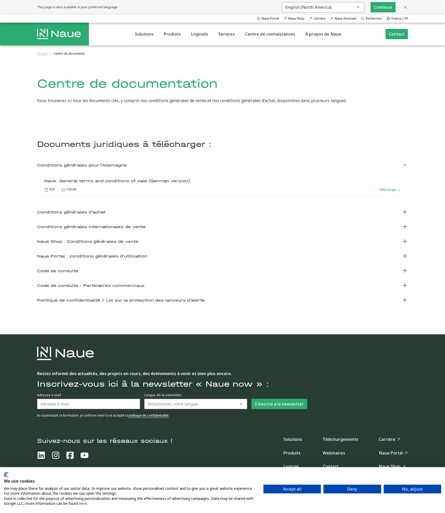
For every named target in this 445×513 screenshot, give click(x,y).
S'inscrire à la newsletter (279, 404)
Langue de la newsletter (163, 395)
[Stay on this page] (405, 7)
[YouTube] (84, 455)
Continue (383, 7)
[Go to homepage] (59, 34)
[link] (69, 54)
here (83, 503)
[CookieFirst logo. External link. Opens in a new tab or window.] (6, 474)
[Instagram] (56, 455)
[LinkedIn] (41, 455)
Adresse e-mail (49, 395)
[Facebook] (70, 455)
